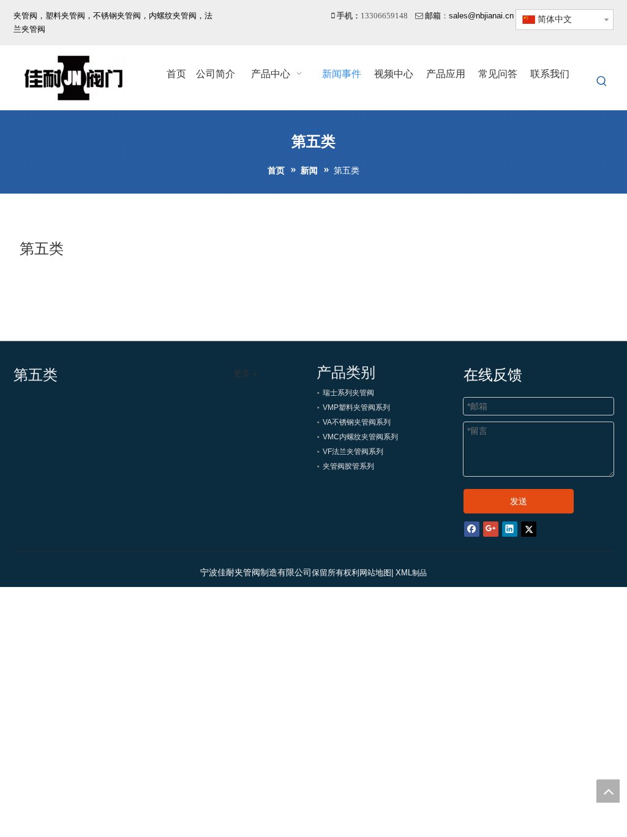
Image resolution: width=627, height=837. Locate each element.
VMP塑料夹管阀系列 (356, 407)
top (608, 791)
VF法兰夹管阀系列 (353, 451)
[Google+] (490, 528)
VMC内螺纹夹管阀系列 (360, 437)
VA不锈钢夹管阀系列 (357, 422)
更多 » (245, 373)
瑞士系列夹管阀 (348, 392)
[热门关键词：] (602, 81)
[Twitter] (528, 528)
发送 (518, 501)
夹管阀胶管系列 (348, 466)
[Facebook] (471, 528)
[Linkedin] (509, 528)
